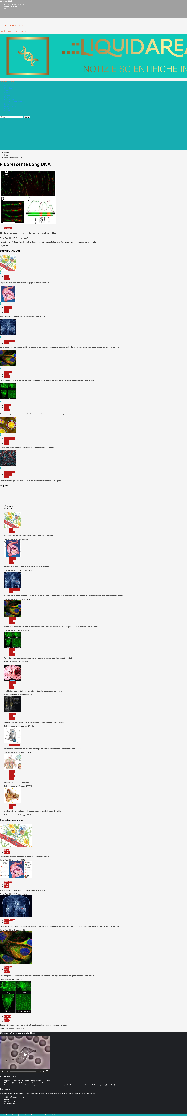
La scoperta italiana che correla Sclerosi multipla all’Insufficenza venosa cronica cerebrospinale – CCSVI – (43, 749)
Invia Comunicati (10, 7)
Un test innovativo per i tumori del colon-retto (28, 233)
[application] (25, 1054)
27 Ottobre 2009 (20, 238)
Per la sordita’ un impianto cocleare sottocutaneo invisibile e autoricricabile (32, 811)
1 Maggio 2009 (24, 786)
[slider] (23, 1071)
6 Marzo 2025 (23, 630)
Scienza (7, 104)
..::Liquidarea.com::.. (14, 25)
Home (6, 86)
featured (37, 1093)
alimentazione (10, 106)
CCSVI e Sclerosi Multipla (14, 5)
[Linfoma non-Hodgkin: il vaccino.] (12, 769)
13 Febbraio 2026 (25, 570)
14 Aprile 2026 (23, 539)
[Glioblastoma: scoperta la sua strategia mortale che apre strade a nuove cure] (12, 680)
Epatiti (32, 1093)
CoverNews (45, 1115)
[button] (25, 1055)
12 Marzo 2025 (24, 599)
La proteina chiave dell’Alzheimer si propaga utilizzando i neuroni (24, 283)
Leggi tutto (4, 246)
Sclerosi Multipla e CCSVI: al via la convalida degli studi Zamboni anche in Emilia (34, 722)
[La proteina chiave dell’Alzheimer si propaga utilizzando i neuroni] (8, 270)
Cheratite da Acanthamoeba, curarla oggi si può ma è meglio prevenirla (27, 447)
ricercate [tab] (8, 508)
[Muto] (43, 1071)
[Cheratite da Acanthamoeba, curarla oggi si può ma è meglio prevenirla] (8, 432)
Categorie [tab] (8, 506)
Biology (17, 1093)
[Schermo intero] (47, 1071)
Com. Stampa (9, 99)
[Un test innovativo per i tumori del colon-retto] (28, 224)
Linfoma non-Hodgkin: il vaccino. (16, 782)
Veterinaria (87, 1093)
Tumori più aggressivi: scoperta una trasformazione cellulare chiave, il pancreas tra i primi (33, 414)
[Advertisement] (93, 134)
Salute (6, 90)
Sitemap (7, 1099)
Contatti (7, 111)
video (93, 1093)
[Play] (3, 1071)
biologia (7, 97)
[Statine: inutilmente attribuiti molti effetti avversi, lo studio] (8, 301)
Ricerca (7, 92)
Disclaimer (8, 9)
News (6, 276)
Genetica (8, 95)
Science (70, 1093)
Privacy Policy (9, 1103)
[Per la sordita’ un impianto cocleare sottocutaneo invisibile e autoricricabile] (12, 803)
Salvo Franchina (6, 238)
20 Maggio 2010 (24, 815)
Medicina (8, 88)
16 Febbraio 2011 (25, 726)
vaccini (7, 108)
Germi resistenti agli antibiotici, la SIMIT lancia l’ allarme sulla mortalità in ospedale (31, 481)
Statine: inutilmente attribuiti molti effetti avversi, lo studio (22, 316)
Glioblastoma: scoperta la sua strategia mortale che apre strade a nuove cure (33, 691)
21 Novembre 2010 (25, 695)
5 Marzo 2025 (23, 662)
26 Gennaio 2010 (25, 752)
